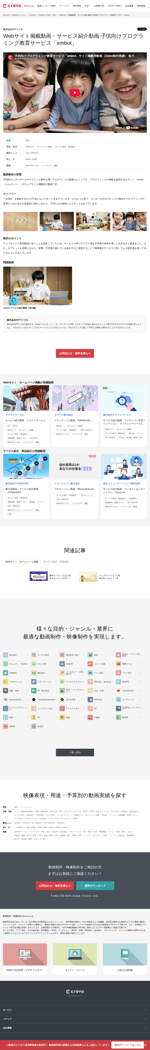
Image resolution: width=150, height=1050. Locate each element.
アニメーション (26, 807)
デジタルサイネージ (64, 815)
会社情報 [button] (7, 1028)
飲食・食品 (92, 832)
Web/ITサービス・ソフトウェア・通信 (42, 166)
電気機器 (102, 832)
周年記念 (53, 811)
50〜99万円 (110, 437)
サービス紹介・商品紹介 (66, 147)
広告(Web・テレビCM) (45, 815)
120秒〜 (65, 827)
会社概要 (129, 6)
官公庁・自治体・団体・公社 (131, 437)
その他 (42, 839)
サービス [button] (63, 6)
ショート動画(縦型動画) (23, 811)
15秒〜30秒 (30, 827)
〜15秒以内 (18, 827)
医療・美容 (120, 832)
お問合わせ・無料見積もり (75, 353)
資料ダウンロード (95, 885)
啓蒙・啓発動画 (41, 811)
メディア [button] (7, 1019)
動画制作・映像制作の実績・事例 (43, 15)
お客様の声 (99, 6)
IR (60, 811)
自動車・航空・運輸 (68, 835)
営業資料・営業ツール (17, 438)
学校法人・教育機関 (126, 835)
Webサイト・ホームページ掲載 (39, 147)
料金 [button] (87, 6)
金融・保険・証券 (51, 835)
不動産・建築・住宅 (22, 835)
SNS (92, 811)
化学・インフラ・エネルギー (89, 835)
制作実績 (77, 6)
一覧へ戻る (75, 752)
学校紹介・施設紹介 (129, 811)
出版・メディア (109, 835)
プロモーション (86, 495)
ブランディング (70, 811)
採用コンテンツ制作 (46, 6)
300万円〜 (34, 438)
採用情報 (141, 6)
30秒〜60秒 (42, 827)
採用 (75, 819)
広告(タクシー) (102, 811)
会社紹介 (133, 498)
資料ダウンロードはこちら (127, 1045)
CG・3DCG (13, 426)
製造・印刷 (37, 835)
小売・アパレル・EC (77, 832)
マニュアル (54, 819)
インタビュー (66, 819)
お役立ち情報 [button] (114, 6)
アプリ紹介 (114, 811)
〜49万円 (25, 823)
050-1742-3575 (62, 895)
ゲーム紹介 (18, 819)
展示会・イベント (136, 433)
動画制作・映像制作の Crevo (14, 15)
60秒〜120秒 (31, 159)
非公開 (17, 823)
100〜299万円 (32, 153)
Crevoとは (29, 6)
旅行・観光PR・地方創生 (57, 832)
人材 (9, 514)
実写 (28, 140)
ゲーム (111, 832)
